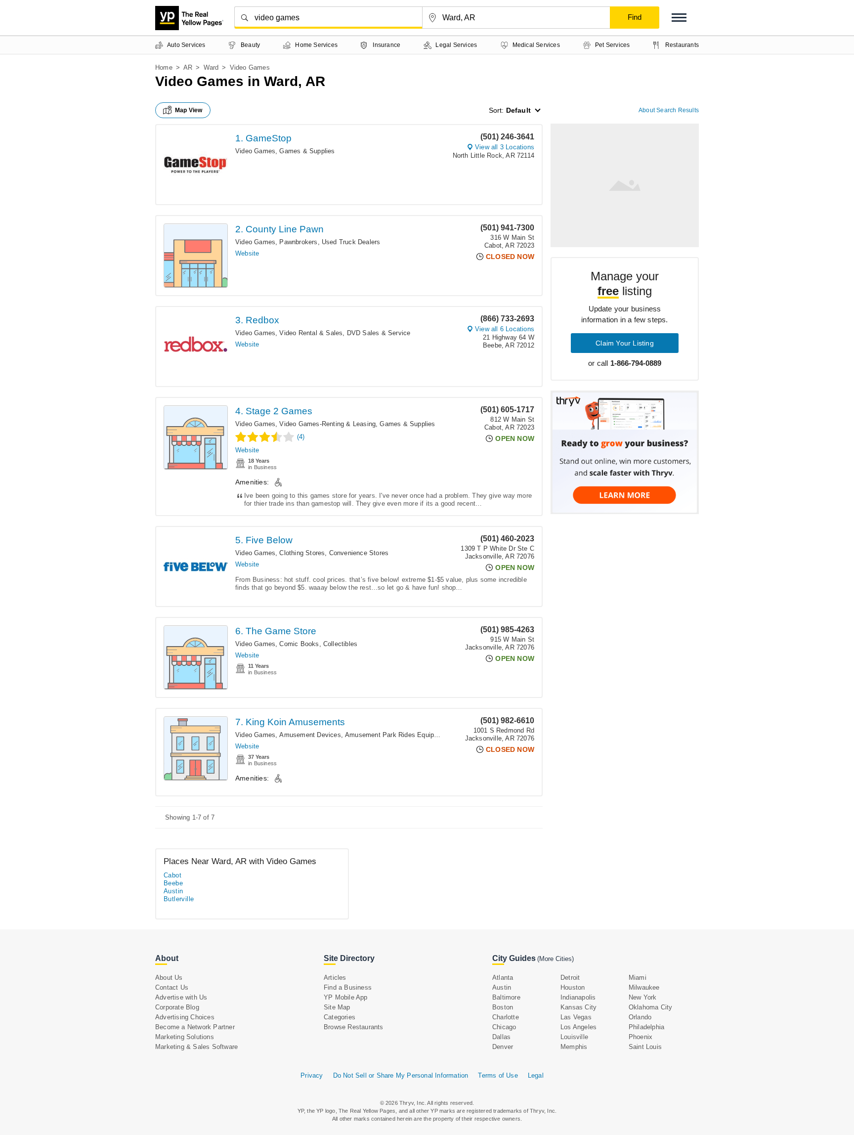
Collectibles (340, 644)
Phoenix (640, 1037)
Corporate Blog (177, 1007)
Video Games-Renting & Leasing (327, 424)
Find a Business (348, 987)
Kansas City (578, 1007)
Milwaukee (644, 987)
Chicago (504, 1027)
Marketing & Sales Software (196, 1046)
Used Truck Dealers (351, 242)
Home (163, 67)
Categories (339, 1017)
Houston (572, 987)
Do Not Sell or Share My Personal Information (401, 1075)
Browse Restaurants (354, 1027)
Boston (502, 1007)
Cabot (172, 875)
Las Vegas (576, 1017)
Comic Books (299, 644)
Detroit (570, 977)
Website (247, 253)
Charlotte (505, 1017)
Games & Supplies (307, 151)
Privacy (311, 1075)
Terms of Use (497, 1075)
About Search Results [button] (669, 110)
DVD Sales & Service (379, 333)
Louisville (574, 1037)
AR (187, 67)
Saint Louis (645, 1046)
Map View (189, 110)
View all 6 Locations (504, 329)
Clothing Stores (302, 553)
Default (518, 110)
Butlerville (179, 899)
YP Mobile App (346, 997)
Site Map (337, 1007)
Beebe (173, 883)
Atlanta (502, 977)
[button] (679, 17)
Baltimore (506, 997)
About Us (169, 977)
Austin (173, 891)
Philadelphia (646, 1027)
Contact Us (171, 987)
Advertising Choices (184, 1017)
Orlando (640, 1017)
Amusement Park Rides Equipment (397, 735)
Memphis (573, 1046)
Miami (637, 977)
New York (643, 997)
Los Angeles (578, 1027)
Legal (536, 1075)
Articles (335, 977)
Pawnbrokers (298, 242)
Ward (211, 67)
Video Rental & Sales (310, 333)
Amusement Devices (310, 735)
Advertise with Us (181, 997)
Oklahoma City (651, 1007)
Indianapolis (578, 997)
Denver (502, 1046)
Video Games (255, 151)
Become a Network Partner (195, 1027)
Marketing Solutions (184, 1037)
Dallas (501, 1037)
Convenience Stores (359, 553)
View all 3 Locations (504, 147)
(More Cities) (555, 958)
